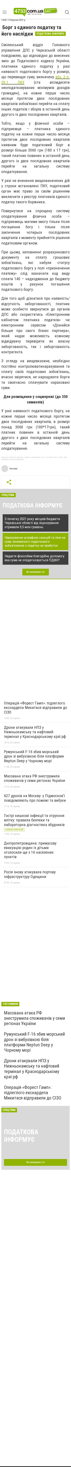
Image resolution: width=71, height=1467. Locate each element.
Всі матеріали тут (35, 571)
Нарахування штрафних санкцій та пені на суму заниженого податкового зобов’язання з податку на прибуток (35, 541)
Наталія (13, 468)
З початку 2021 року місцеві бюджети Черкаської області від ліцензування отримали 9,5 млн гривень (32, 523)
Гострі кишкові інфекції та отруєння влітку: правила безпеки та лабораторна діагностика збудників (34, 820)
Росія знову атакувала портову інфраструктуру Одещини (30, 874)
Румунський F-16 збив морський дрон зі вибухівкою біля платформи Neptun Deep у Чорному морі (34, 756)
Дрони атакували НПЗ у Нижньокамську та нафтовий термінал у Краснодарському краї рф (35, 732)
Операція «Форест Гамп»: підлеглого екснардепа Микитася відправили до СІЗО (35, 708)
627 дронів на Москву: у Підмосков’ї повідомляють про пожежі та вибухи (35, 798)
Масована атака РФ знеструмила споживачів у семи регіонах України (34, 778)
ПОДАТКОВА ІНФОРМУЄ (32, 505)
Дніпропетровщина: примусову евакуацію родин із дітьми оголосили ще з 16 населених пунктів (30, 850)
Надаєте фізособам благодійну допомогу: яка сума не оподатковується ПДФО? (35, 558)
